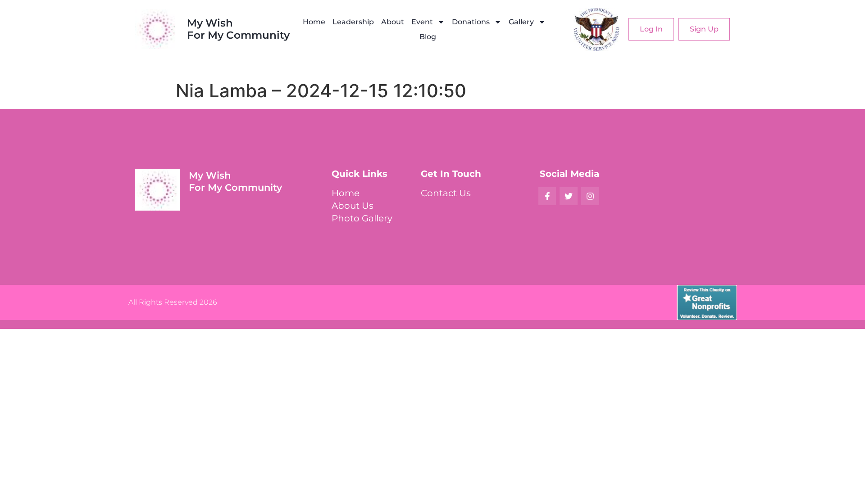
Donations (471, 22)
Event (422, 22)
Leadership (353, 22)
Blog (427, 36)
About (392, 22)
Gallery (521, 22)
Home (314, 22)
